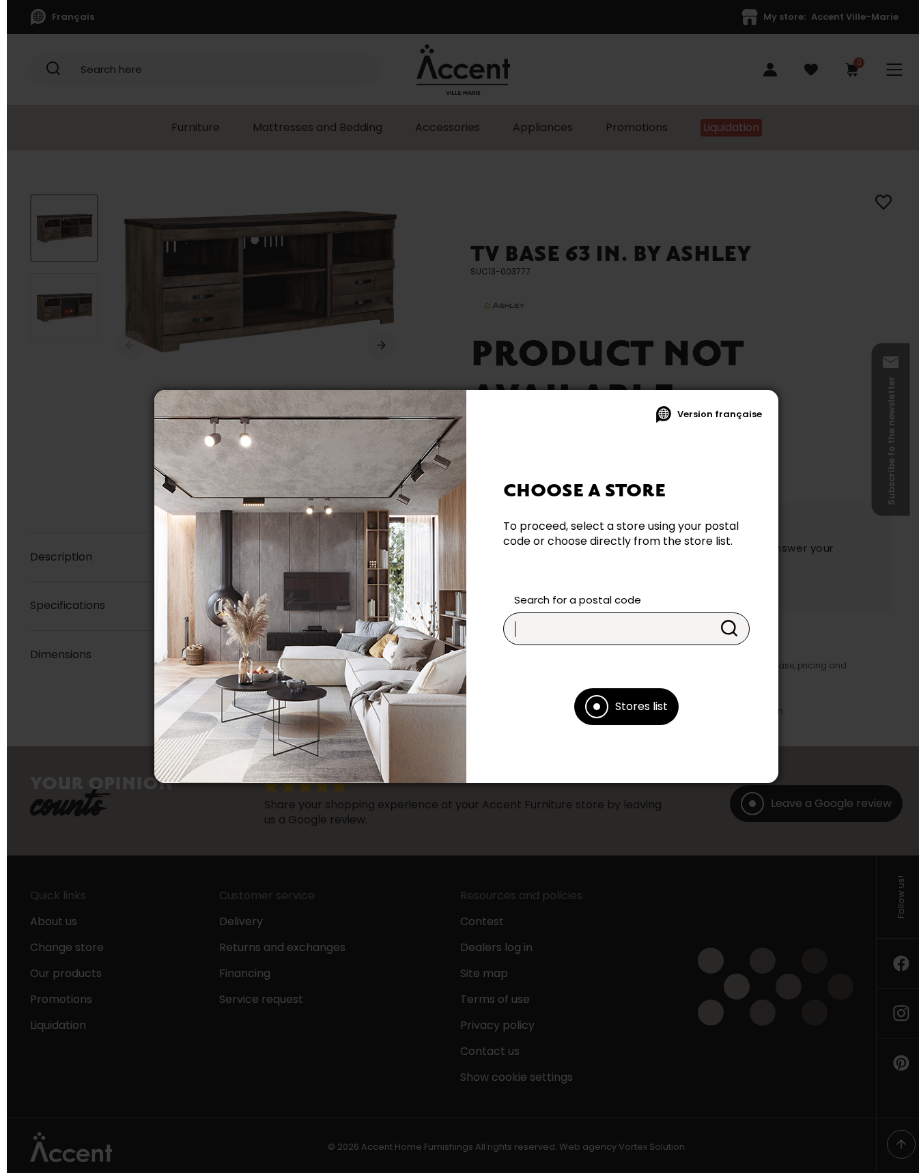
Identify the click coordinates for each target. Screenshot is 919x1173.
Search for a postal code (577, 600)
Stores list (641, 706)
